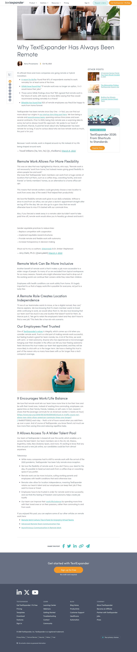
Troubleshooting (49, 616)
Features (20, 620)
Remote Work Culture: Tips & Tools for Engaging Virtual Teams (47, 520)
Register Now (97, 148)
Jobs (98, 616)
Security (41, 637)
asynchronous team (36, 117)
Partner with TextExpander (107, 612)
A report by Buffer (29, 79)
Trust (53, 637)
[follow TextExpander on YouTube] (36, 593)
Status (48, 637)
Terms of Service (32, 637)
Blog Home (74, 605)
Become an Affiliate (104, 609)
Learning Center (49, 605)
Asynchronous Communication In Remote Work (41, 527)
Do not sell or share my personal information (32, 643)
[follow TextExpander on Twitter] (27, 593)
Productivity (74, 609)
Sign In (87, 3)
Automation (74, 620)
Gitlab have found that (31, 86)
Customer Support (77, 612)
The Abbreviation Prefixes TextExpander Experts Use (110, 86)
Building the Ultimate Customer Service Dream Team (109, 99)
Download (21, 616)
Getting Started (49, 612)
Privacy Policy (21, 637)
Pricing (66, 3)
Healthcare (74, 616)
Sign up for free (68, 569)
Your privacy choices (112, 637)
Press (99, 620)
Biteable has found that (31, 102)
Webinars (47, 609)
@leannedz (47, 248)
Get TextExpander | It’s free (27, 605)
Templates (21, 612)
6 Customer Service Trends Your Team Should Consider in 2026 (110, 75)
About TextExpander (105, 605)
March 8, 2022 (69, 150)
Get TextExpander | (120, 3)
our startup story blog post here (53, 114)
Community (47, 623)
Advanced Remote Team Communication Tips (40, 523)
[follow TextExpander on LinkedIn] (20, 593)
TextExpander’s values (33, 331)
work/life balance (53, 501)
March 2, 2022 (55, 252)
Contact (46, 620)
